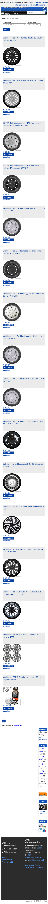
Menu (8, 14)
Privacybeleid (7, 862)
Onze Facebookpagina (34, 867)
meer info (6, 72)
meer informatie (41, 2)
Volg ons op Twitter (32, 865)
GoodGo (40, 848)
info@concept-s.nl (36, 860)
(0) (17, 14)
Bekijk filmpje (42, 813)
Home (3, 19)
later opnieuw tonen (23, 5)
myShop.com (18, 725)
